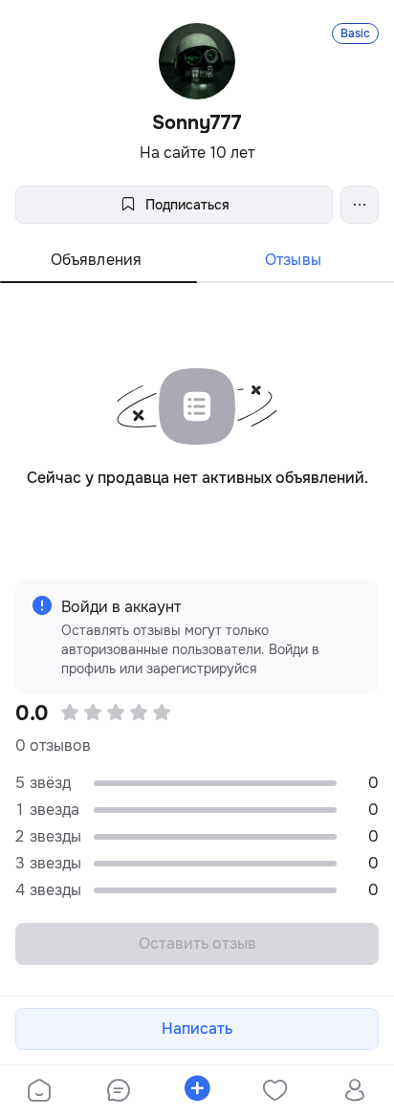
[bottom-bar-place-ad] (197, 1092)
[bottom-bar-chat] (117, 1092)
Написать (197, 1029)
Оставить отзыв (197, 943)
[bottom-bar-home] (39, 1092)
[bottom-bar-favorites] (275, 1092)
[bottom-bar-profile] (354, 1092)
